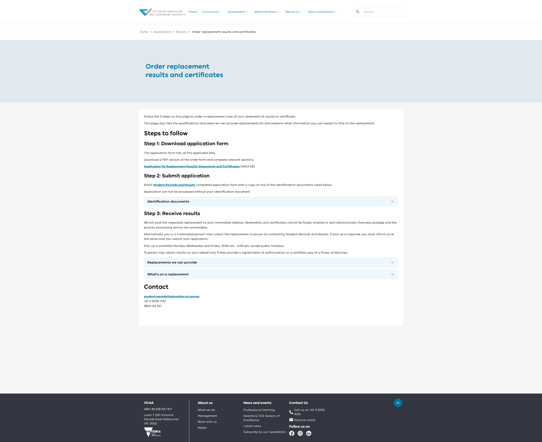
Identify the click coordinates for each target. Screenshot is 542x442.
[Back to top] (398, 403)
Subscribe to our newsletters (264, 432)
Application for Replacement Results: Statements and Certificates (192, 166)
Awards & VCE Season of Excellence (261, 418)
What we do (206, 410)
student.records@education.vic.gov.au (171, 296)
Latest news (252, 426)
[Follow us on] (291, 433)
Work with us (207, 422)
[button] (271, 201)
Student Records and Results (174, 185)
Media (202, 428)
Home (144, 32)
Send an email (304, 420)
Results (181, 32)
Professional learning (259, 410)
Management (207, 416)
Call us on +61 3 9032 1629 (309, 412)
